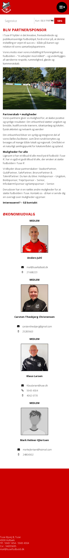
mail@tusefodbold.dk (12, 549)
